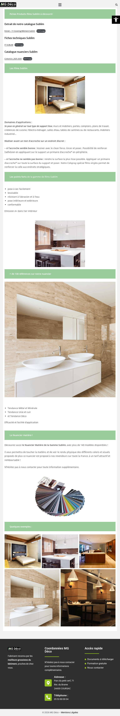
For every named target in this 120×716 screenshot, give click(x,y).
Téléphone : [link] (61, 695)
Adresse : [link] (59, 677)
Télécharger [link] (41, 31)
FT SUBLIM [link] (9, 45)
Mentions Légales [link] (69, 712)
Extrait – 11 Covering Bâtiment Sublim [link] (20, 31)
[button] (60, 5)
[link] (116, 20)
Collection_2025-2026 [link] (13, 59)
